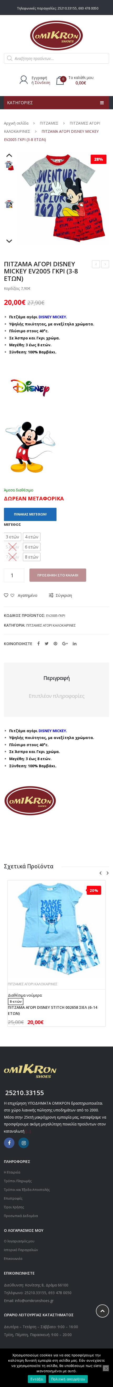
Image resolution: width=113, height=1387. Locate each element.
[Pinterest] (55, 643)
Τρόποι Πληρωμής (18, 1181)
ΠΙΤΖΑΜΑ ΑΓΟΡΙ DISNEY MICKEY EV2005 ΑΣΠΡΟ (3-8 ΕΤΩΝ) (96, 265)
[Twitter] (47, 643)
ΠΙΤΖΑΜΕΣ (49, 123)
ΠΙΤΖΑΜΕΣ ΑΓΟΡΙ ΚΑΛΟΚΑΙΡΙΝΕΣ (51, 625)
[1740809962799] (9, 204)
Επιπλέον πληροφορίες (56, 695)
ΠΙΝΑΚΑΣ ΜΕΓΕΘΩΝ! (30, 514)
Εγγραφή (39, 77)
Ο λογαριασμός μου (19, 1241)
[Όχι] (106, 1368)
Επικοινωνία (13, 1258)
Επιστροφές (13, 1198)
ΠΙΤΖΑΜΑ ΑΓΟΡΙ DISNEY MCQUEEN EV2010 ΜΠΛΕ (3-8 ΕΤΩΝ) (105, 265)
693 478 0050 (88, 8)
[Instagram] (23, 1143)
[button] (12, 537)
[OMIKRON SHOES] (56, 34)
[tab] (56, 678)
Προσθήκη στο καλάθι (57, 575)
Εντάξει (36, 1379)
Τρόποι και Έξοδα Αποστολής (27, 1189)
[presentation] (100, 873)
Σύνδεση (42, 82)
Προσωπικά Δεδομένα (21, 1216)
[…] (28, 1131)
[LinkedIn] (74, 643)
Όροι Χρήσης (14, 1207)
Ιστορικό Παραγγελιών (21, 1250)
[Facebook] (38, 643)
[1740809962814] (9, 165)
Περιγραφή (56, 677)
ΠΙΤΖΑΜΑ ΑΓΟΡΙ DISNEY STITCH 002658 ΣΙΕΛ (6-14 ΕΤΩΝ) (52, 1010)
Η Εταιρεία (12, 1172)
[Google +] (65, 643)
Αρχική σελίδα (16, 123)
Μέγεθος (12, 524)
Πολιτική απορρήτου (68, 1379)
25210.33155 (67, 8)
